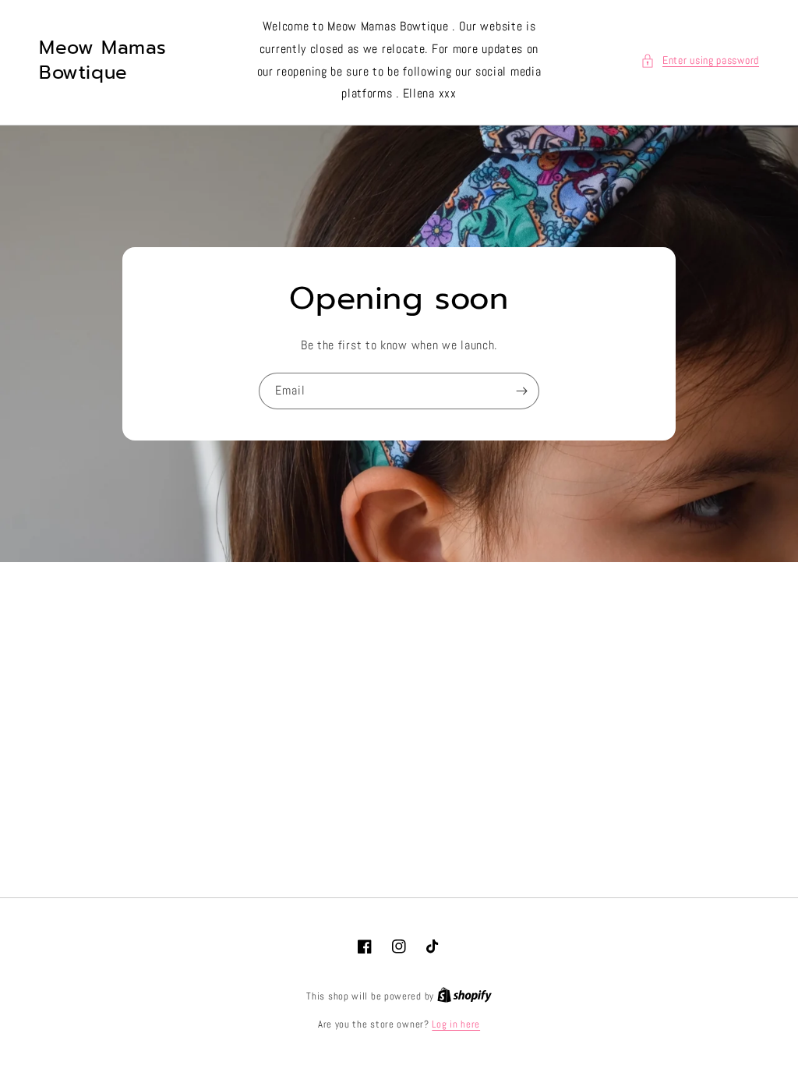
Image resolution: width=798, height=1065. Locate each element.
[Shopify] (464, 996)
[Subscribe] (521, 391)
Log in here (456, 1024)
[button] (700, 60)
